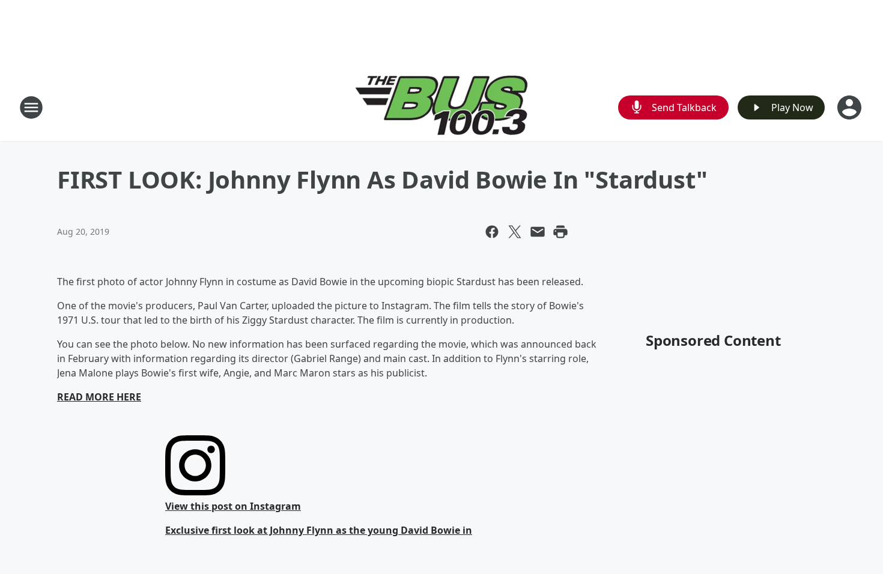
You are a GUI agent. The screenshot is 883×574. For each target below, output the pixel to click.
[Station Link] (442, 107)
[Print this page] (560, 231)
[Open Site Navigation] (31, 107)
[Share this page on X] (514, 231)
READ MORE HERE (99, 396)
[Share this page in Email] (537, 231)
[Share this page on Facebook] (492, 231)
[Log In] (850, 107)
